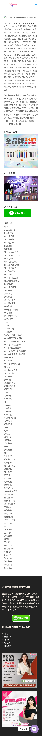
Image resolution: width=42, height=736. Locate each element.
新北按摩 (8, 552)
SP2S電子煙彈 (10, 268)
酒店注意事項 (12, 64)
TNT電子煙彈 (10, 418)
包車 (6, 392)
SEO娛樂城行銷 (10, 491)
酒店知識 (21, 64)
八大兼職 (8, 293)
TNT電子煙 (9, 322)
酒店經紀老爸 (30, 77)
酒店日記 (17, 61)
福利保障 (7, 636)
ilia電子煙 (8, 246)
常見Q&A (8, 642)
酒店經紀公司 (9, 71)
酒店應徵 (8, 437)
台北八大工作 (9, 300)
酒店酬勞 (22, 87)
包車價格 (8, 399)
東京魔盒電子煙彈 (11, 281)
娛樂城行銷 (9, 488)
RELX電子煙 (9, 236)
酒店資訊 (7, 87)
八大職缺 (15, 29)
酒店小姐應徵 (29, 39)
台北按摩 (8, 523)
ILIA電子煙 (8, 233)
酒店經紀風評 (30, 80)
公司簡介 (7, 639)
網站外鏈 (8, 456)
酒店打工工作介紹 (27, 48)
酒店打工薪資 (9, 58)
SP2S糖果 (8, 367)
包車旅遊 (8, 411)
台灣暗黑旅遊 (9, 383)
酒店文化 (10, 61)
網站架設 (8, 312)
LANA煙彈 (8, 284)
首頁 (6, 633)
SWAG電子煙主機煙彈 (13, 335)
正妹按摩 (8, 529)
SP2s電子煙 (9, 258)
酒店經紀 (8, 297)
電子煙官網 (9, 357)
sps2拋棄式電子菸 (11, 261)
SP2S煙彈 (8, 274)
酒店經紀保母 (31, 67)
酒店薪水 (25, 83)
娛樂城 (7, 475)
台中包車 (8, 478)
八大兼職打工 (9, 230)
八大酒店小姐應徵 (25, 29)
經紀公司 (8, 389)
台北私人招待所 (10, 370)
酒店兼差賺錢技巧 (10, 36)
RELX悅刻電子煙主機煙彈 (14, 341)
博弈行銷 (8, 485)
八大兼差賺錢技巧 (22, 26)
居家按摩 (8, 555)
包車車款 (8, 405)
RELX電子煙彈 (10, 287)
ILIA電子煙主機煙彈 (12, 347)
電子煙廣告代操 (10, 316)
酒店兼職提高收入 (24, 36)
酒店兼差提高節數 (28, 32)
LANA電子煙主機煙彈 (13, 338)
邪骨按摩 (8, 507)
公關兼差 (8, 440)
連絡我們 (7, 645)
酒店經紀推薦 (30, 74)
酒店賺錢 (15, 87)
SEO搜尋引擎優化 (11, 309)
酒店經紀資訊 (20, 80)
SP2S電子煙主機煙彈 (13, 344)
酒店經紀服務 (20, 77)
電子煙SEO (8, 319)
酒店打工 (27, 45)
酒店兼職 (8, 290)
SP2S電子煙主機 (11, 277)
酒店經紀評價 (9, 80)
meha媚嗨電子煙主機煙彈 (15, 351)
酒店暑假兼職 (27, 61)
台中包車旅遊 (9, 465)
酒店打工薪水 (32, 55)
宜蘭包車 (8, 472)
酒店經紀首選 (9, 83)
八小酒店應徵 (16, 32)
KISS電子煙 (9, 242)
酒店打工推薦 (18, 52)
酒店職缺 (18, 83)
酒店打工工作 (15, 48)
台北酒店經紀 (9, 303)
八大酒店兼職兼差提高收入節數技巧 (19, 23)
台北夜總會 (9, 494)
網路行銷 (8, 306)
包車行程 (8, 408)
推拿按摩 (8, 379)
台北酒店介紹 (9, 501)
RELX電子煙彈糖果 (12, 265)
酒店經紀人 (11, 67)
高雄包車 (8, 469)
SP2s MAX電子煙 (11, 252)
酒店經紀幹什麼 (19, 74)
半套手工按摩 (9, 520)
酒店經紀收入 (9, 77)
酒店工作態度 (26, 42)
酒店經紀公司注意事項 (23, 71)
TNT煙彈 (8, 325)
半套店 (7, 526)
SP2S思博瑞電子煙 (12, 363)
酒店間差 (30, 87)
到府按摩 (8, 558)
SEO (6, 427)
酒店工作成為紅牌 (16, 45)
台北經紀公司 (9, 548)
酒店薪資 (33, 83)
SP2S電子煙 (9, 239)
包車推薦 (8, 395)
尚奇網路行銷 (9, 386)
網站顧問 (8, 249)
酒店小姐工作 (18, 39)
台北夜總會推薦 (10, 504)
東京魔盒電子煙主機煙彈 (14, 354)
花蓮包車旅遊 (9, 459)
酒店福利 (28, 64)
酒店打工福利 (21, 55)
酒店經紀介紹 (21, 67)
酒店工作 (16, 42)
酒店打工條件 (29, 52)
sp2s (6, 226)
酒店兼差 (8, 434)
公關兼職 (8, 443)
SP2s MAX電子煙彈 (12, 255)
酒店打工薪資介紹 (21, 58)
